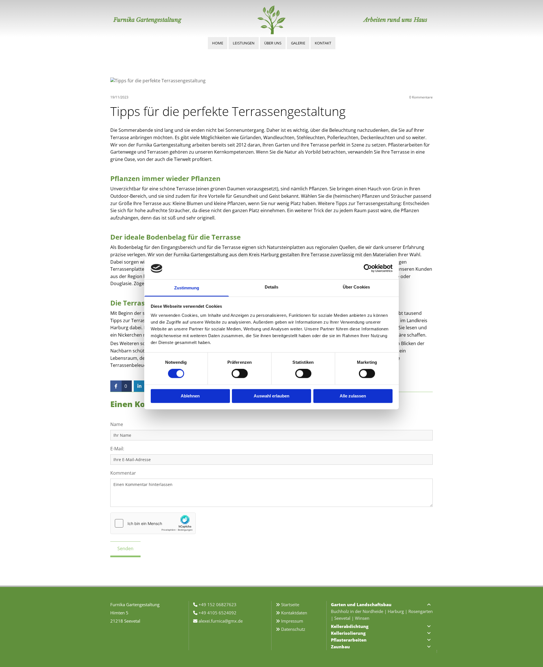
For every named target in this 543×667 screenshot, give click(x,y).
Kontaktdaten (294, 613)
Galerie (298, 43)
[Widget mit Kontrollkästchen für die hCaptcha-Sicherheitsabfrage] (153, 523)
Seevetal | (344, 618)
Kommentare (421, 97)
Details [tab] (272, 287)
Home (217, 43)
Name (116, 424)
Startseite (290, 604)
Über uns (272, 43)
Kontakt (323, 43)
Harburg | (398, 611)
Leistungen (244, 43)
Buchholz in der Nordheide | (359, 611)
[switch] (240, 373)
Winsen (362, 618)
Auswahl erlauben (271, 395)
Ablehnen (190, 395)
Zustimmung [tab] (186, 287)
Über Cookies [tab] (356, 287)
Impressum (292, 621)
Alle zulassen (353, 395)
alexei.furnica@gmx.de (221, 621)
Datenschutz (293, 629)
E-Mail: (117, 448)
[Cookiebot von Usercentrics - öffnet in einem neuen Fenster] (368, 268)
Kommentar (123, 473)
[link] (429, 604)
